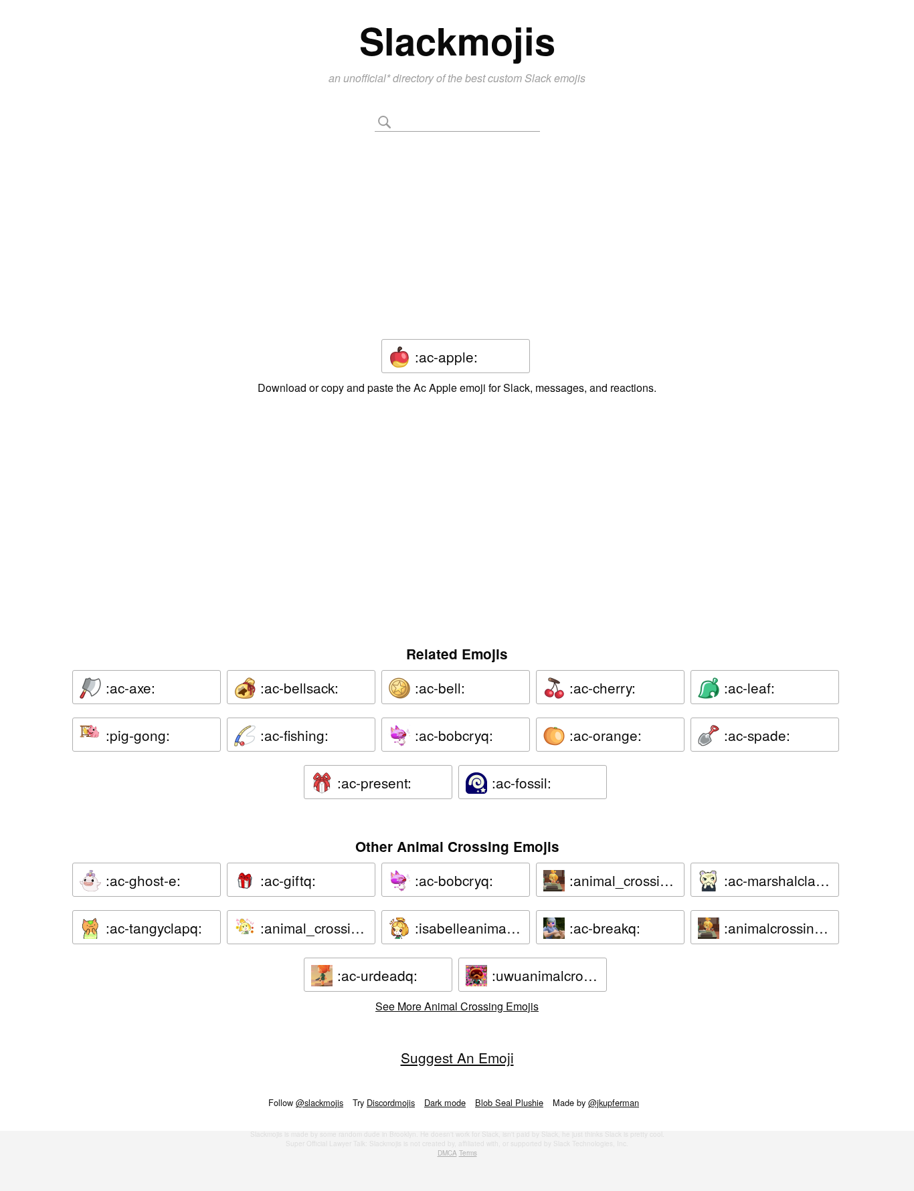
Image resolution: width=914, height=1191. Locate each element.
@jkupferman (613, 1102)
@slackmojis (319, 1102)
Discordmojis (391, 1102)
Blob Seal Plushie (509, 1102)
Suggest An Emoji (457, 1057)
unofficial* (368, 78)
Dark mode (445, 1102)
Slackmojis (457, 40)
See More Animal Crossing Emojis (457, 1006)
